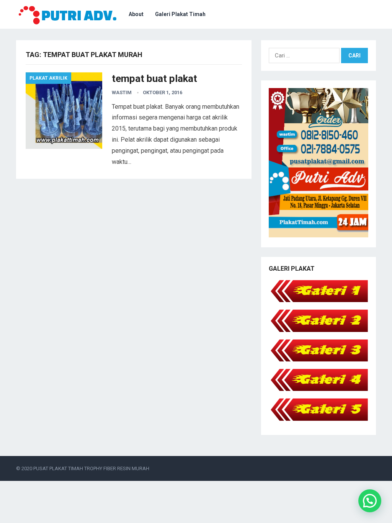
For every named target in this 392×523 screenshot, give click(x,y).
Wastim (122, 92)
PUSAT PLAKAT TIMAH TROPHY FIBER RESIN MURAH (91, 468)
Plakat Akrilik (48, 78)
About (136, 14)
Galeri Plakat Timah (180, 14)
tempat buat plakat (154, 78)
